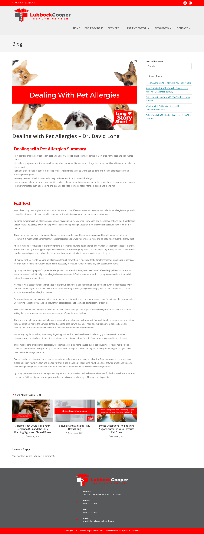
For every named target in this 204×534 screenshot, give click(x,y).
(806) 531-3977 (31, 2)
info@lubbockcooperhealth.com (98, 521)
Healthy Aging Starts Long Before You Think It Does (168, 82)
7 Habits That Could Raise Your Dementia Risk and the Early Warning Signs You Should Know (32, 429)
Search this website (154, 61)
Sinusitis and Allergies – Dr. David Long (74, 427)
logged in (30, 456)
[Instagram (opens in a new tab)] (190, 3)
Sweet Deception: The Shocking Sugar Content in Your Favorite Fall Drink (116, 429)
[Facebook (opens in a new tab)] (185, 3)
